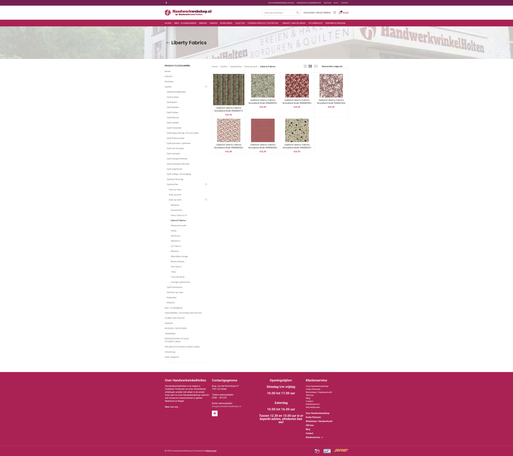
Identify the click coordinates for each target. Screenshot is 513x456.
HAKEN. (169, 76)
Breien (168, 71)
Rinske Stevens (177, 261)
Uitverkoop (170, 351)
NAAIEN (169, 323)
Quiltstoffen (172, 184)
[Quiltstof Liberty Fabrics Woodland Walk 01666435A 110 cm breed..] (331, 85)
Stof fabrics (176, 266)
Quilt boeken (173, 97)
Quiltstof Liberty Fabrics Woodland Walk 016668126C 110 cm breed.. (297, 103)
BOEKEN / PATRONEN (176, 328)
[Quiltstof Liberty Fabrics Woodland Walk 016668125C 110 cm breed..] (228, 130)
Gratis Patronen (313, 389)
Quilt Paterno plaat (175, 138)
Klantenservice (312, 404)
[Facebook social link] (166, 3)
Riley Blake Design (179, 256)
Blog (308, 398)
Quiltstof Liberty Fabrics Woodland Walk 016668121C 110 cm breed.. (297, 147)
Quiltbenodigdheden (176, 91)
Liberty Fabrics (178, 220)
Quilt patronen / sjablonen (179, 143)
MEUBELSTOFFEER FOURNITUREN (182, 346)
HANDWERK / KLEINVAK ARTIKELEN (183, 312)
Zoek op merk (175, 199)
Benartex (175, 205)
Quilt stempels (173, 153)
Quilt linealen (173, 107)
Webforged (210, 450)
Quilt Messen (173, 117)
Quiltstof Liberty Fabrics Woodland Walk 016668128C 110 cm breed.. (262, 147)
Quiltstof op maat (175, 292)
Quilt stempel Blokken (177, 158)
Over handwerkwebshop (317, 386)
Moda (173, 230)
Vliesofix (171, 302)
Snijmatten (171, 297)
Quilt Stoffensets (174, 287)
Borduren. (169, 81)
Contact (309, 401)
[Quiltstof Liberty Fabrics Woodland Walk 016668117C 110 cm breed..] (228, 89)
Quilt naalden (173, 122)
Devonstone (176, 210)
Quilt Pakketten (174, 127)
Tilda (173, 271)
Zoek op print (175, 194)
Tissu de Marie (177, 276)
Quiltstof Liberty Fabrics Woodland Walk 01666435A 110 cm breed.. (331, 103)
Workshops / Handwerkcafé (319, 392)
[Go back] (168, 42)
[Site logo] (188, 12)
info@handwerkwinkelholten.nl (226, 406)
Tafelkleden (170, 333)
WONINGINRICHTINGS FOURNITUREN (177, 340)
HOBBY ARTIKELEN (175, 318)
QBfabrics (176, 240)
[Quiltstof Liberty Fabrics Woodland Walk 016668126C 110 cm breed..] (297, 85)
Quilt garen (172, 102)
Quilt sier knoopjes (175, 148)
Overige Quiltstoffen (180, 282)
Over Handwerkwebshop (317, 413)
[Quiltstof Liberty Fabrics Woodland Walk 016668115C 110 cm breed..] (263, 85)
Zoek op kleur (175, 189)
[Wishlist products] (334, 12)
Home (214, 66)
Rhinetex (175, 251)
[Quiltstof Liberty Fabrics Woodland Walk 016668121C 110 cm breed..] (297, 130)
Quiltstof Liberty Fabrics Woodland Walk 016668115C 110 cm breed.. (263, 103)
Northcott (175, 235)
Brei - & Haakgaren (173, 307)
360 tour (310, 395)
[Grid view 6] (316, 66)
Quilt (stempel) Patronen (178, 163)
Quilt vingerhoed (174, 169)
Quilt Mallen (172, 112)
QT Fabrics (176, 246)
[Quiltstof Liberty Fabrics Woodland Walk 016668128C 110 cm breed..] (263, 130)
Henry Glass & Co (179, 215)
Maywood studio (178, 225)
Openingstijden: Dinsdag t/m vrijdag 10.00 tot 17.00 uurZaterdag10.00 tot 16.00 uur (281, 401)
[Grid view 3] (305, 66)
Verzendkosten (313, 407)
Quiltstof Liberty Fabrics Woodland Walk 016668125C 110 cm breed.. (228, 147)
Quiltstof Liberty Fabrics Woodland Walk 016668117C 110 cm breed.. (228, 110)
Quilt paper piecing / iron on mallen (183, 133)
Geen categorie (172, 357)
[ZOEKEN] (298, 13)
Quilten (168, 86)
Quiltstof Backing (175, 179)
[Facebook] (215, 413)
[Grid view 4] (310, 66)
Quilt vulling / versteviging (179, 174)
